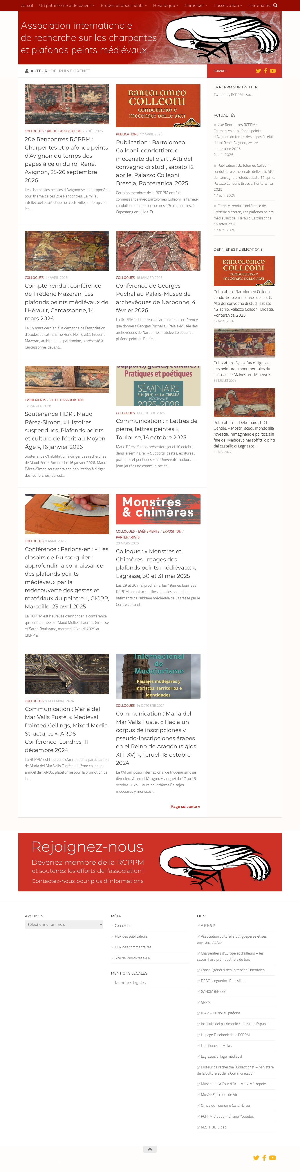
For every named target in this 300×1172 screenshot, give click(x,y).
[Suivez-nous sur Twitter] (258, 70)
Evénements (35, 400)
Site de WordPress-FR (132, 958)
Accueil (27, 5)
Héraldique (164, 5)
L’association (226, 5)
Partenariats (128, 537)
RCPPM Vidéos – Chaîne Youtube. (227, 1116)
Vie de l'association (64, 131)
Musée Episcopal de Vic (219, 1094)
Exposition (172, 531)
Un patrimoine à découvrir (65, 5)
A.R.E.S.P (208, 925)
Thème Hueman (89, 1163)
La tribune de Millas (216, 1045)
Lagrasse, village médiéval (221, 1056)
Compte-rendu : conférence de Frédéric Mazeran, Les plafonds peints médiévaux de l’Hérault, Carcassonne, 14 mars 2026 (66, 302)
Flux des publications (131, 936)
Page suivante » (186, 806)
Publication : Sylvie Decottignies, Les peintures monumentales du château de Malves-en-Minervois (242, 368)
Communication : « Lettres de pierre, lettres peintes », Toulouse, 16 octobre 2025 (156, 429)
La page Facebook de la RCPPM (225, 1035)
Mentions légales (130, 982)
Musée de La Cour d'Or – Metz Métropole (233, 1084)
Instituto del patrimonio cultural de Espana (234, 1024)
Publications (127, 134)
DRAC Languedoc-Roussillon (223, 980)
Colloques (34, 131)
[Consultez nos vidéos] (272, 70)
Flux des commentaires (133, 947)
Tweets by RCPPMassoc (232, 94)
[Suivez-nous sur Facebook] (265, 70)
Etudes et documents (122, 5)
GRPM (206, 1002)
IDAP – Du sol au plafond (220, 1013)
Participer (194, 5)
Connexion (123, 925)
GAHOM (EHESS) (213, 991)
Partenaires (260, 5)
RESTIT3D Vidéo (213, 1127)
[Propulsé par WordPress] (59, 1162)
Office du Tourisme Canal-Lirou (225, 1105)
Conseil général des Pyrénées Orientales (233, 970)
